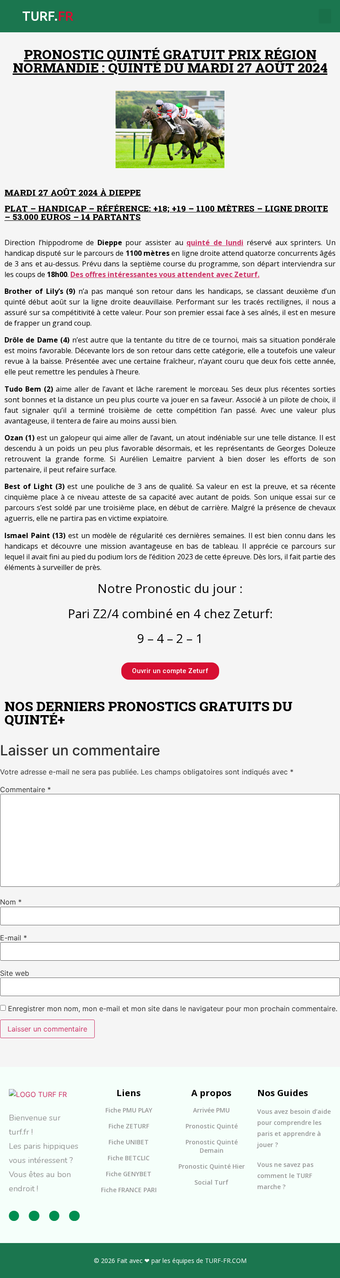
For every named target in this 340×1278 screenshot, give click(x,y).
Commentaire (25, 789)
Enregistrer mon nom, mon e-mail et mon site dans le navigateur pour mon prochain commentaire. (172, 1008)
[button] (325, 16)
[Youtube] (74, 1216)
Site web (14, 973)
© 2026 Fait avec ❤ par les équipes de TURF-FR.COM (170, 1260)
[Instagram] (34, 1216)
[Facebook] (14, 1216)
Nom (11, 901)
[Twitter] (54, 1216)
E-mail (13, 937)
